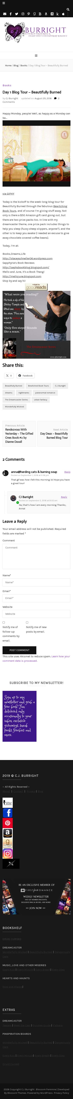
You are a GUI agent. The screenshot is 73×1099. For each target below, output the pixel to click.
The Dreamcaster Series (16, 399)
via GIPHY (8, 193)
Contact (18, 791)
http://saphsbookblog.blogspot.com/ (26, 267)
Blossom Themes (16, 1093)
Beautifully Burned (13, 386)
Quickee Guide (42, 1025)
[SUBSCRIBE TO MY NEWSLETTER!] (19, 740)
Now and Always (12, 986)
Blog (40, 791)
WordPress (46, 1093)
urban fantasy (40, 399)
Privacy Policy (61, 1093)
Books (7, 85)
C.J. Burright (60, 386)
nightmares (24, 393)
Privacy (31, 791)
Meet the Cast (22, 1025)
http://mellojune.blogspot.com (22, 276)
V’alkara (57, 1025)
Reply (67, 472)
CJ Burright (12, 98)
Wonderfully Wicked (14, 406)
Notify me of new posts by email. (36, 629)
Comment (9, 540)
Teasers (7, 1025)
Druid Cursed (11, 1064)
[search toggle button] (68, 9)
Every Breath (42, 969)
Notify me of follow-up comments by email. (11, 633)
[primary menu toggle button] (36, 56)
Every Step (58, 969)
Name (7, 575)
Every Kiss (9, 969)
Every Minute (25, 969)
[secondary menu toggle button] (4, 3)
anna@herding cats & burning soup (34, 472)
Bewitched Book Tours (38, 386)
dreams (8, 393)
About (6, 791)
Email (7, 591)
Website (7, 606)
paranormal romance (45, 393)
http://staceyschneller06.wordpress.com (27, 258)
